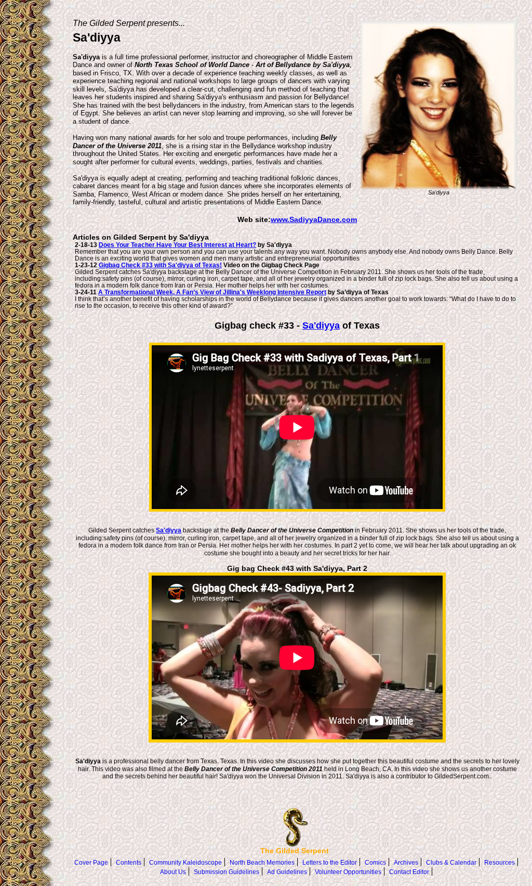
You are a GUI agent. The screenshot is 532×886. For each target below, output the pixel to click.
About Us (173, 872)
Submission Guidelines (226, 872)
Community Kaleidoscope (185, 862)
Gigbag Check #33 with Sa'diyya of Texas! (160, 265)
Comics (375, 862)
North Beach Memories (262, 862)
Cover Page (91, 862)
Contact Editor (409, 872)
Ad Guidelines (287, 872)
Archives (406, 862)
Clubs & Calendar (451, 862)
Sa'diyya (321, 325)
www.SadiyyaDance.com (314, 219)
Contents (128, 862)
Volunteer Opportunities (348, 872)
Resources (499, 862)
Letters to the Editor (329, 862)
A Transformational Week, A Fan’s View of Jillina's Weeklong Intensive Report (212, 292)
